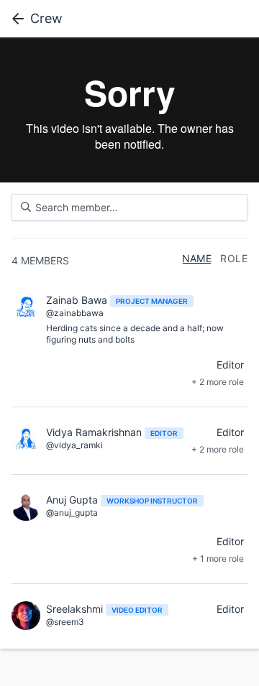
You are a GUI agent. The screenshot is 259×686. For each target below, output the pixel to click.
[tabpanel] (129, 109)
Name (197, 259)
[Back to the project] (15, 18)
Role (233, 259)
